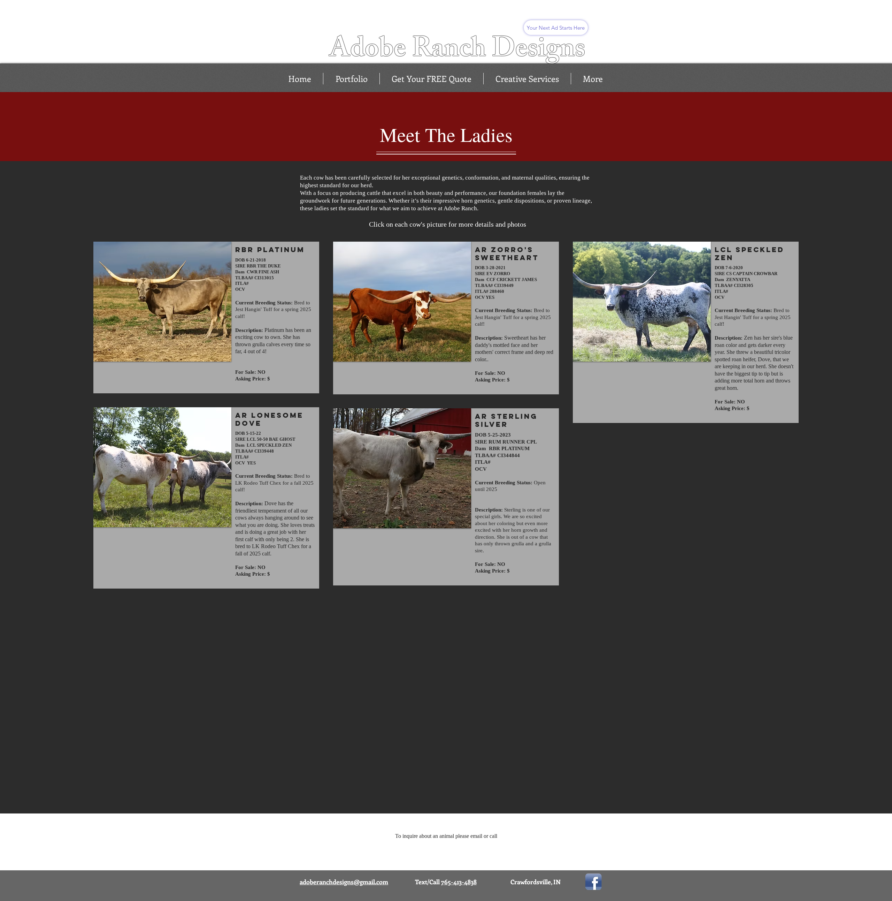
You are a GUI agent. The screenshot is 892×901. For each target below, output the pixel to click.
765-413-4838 (459, 882)
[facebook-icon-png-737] (593, 881)
